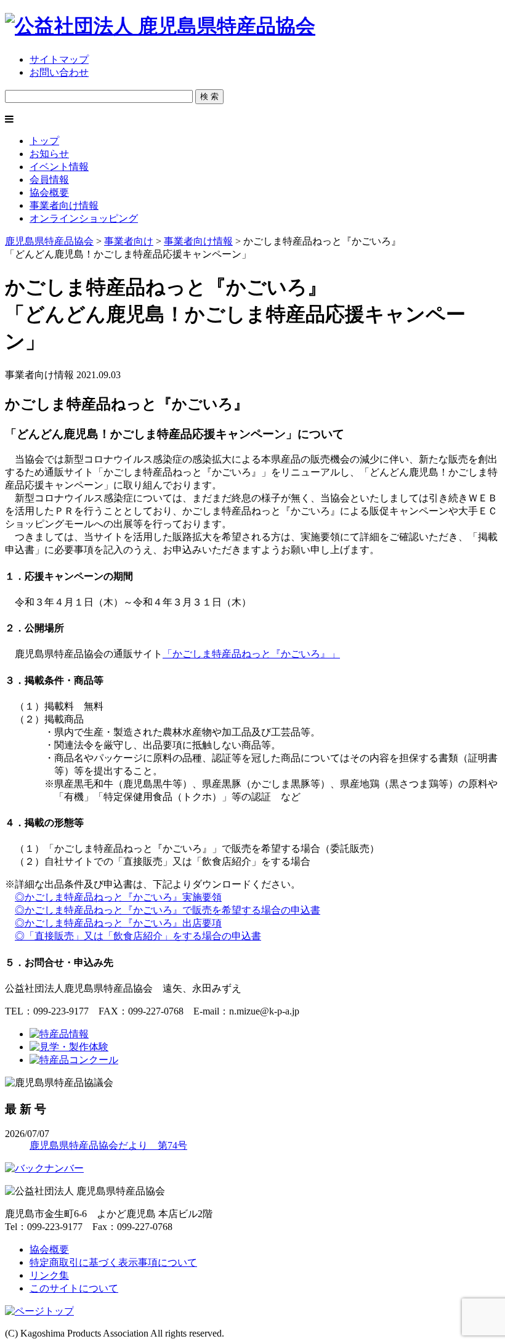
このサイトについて (74, 1288)
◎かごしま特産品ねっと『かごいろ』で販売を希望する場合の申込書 (167, 910)
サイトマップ (59, 59)
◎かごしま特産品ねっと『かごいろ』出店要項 (118, 923)
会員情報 (49, 179)
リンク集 (49, 1275)
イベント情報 (59, 166)
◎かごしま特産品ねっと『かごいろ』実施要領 (118, 897)
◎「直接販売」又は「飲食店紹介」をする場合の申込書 (138, 936)
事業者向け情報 (64, 205)
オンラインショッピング (84, 218)
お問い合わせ (59, 72)
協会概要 (49, 192)
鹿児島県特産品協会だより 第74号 (108, 1145)
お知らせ (49, 153)
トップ (44, 141)
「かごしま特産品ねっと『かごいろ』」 (251, 654)
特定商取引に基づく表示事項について (113, 1262)
